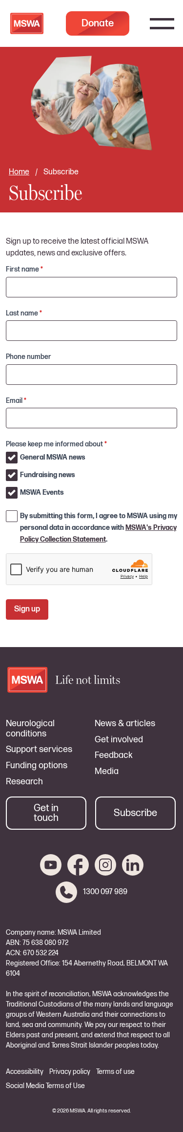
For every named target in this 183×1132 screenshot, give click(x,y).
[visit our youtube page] (50, 865)
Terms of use (115, 1072)
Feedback (114, 755)
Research (24, 782)
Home (19, 172)
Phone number (28, 357)
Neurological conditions (30, 729)
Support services (39, 750)
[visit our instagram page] (105, 865)
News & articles (125, 724)
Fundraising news (47, 475)
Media (107, 771)
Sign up (27, 609)
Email (16, 401)
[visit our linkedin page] (132, 865)
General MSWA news (52, 457)
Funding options (36, 766)
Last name (24, 313)
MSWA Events (42, 492)
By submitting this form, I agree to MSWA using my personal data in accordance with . (98, 528)
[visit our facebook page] (78, 865)
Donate (97, 23)
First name (24, 269)
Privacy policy (69, 1072)
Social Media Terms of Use (45, 1086)
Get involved (119, 740)
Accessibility (24, 1072)
